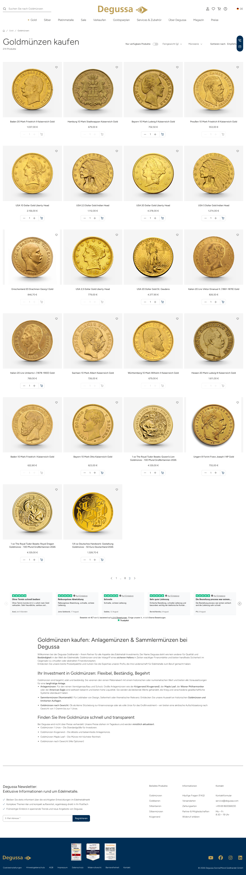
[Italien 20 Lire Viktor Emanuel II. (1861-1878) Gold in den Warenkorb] (223, 302)
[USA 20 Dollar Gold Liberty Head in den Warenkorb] (162, 218)
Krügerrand (154, 816)
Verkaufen (99, 20)
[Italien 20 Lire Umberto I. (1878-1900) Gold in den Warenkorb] (41, 386)
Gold (34, 20)
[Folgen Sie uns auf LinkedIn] (240, 857)
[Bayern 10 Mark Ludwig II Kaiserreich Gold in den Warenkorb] (162, 134)
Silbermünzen (156, 811)
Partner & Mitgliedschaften (195, 811)
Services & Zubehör (149, 20)
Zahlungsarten (189, 806)
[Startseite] (4, 31)
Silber (47, 20)
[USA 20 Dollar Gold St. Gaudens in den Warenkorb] (162, 302)
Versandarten (189, 800)
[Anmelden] (208, 9)
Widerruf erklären (191, 816)
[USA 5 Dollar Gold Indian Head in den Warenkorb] (223, 218)
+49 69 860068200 (226, 806)
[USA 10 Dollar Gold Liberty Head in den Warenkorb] (41, 218)
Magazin (198, 20)
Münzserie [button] (193, 44)
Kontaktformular (224, 795)
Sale (83, 20)
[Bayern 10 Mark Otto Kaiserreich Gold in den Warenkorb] (102, 473)
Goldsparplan (121, 20)
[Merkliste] (213, 9)
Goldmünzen (155, 795)
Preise (214, 20)
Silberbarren (155, 806)
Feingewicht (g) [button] (171, 44)
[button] (225, 9)
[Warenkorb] (219, 9)
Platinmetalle (66, 20)
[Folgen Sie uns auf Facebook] (221, 857)
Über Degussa (177, 20)
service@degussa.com (227, 800)
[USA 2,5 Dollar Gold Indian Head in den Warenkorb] (102, 218)
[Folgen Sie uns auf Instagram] (230, 857)
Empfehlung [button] (233, 44)
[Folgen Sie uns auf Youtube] (211, 857)
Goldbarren (154, 800)
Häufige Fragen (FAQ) (193, 795)
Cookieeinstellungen (12, 867)
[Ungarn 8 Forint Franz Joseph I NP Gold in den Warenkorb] (223, 473)
